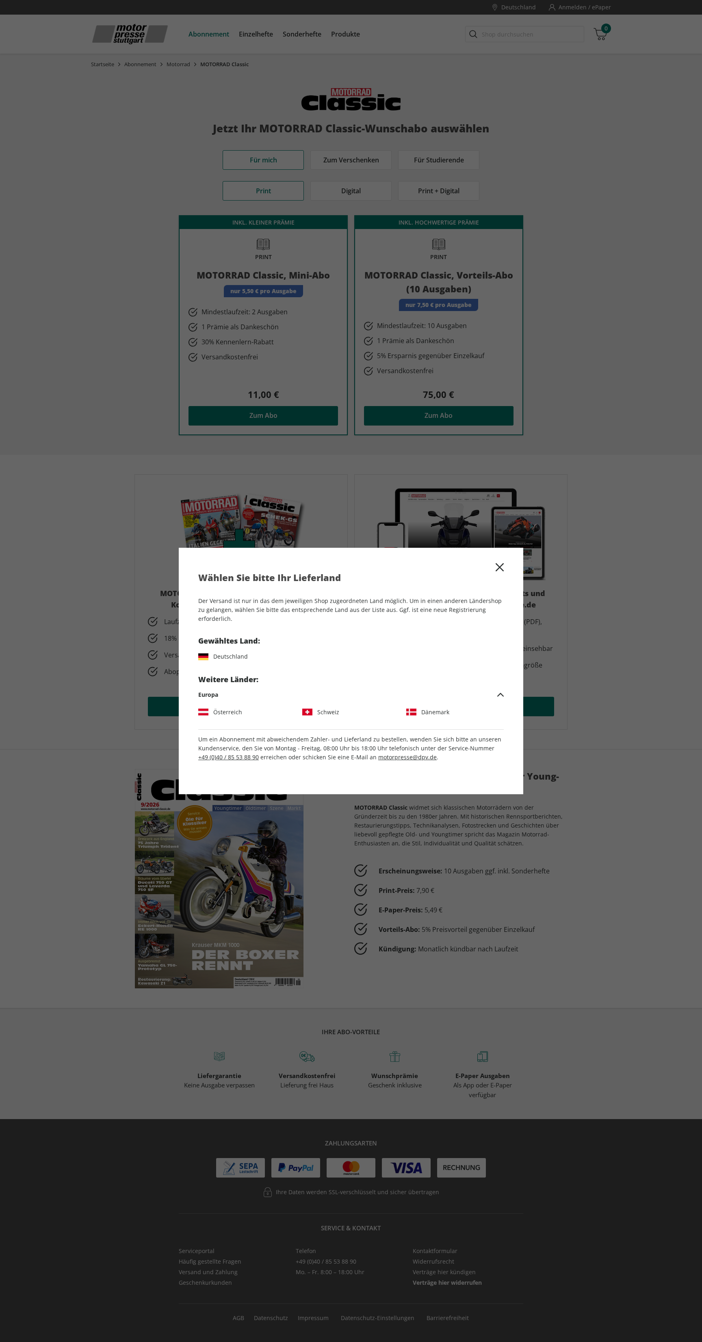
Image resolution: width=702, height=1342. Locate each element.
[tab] (351, 695)
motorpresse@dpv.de (407, 757)
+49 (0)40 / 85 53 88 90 (228, 757)
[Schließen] (499, 567)
